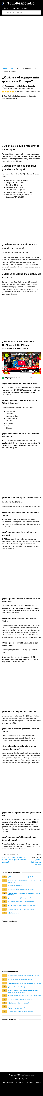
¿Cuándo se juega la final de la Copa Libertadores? (24, 995)
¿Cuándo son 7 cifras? (15, 885)
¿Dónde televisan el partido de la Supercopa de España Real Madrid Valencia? (14, 859)
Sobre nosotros (8, 1082)
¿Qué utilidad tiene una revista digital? (20, 979)
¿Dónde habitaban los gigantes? (36, 862)
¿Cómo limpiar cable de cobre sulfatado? (21, 1011)
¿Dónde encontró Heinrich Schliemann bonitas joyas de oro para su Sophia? (23, 991)
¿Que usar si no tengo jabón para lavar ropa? (22, 905)
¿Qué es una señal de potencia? (18, 1003)
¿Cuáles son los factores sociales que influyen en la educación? (24, 881)
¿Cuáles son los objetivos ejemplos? (19, 898)
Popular (25, 8)
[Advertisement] (21, 40)
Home (4, 69)
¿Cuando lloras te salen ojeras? (18, 987)
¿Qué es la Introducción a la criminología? (21, 901)
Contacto (19, 1082)
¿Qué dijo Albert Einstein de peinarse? (20, 999)
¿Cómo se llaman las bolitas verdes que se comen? (24, 983)
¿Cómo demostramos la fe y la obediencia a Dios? (24, 975)
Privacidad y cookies (33, 1082)
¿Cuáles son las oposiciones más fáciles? (21, 909)
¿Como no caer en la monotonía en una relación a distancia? (24, 893)
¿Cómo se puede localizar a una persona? (21, 889)
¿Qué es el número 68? (15, 913)
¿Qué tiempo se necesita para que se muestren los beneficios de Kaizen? (24, 1007)
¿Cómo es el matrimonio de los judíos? (20, 877)
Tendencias (15, 8)
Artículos (5, 8)
